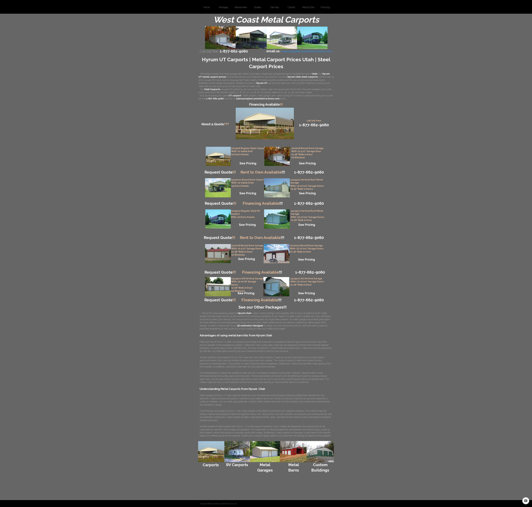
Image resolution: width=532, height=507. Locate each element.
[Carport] (218, 156)
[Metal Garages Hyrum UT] (220, 37)
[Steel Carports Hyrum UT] (282, 37)
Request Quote (220, 172)
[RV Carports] (237, 451)
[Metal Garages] (265, 451)
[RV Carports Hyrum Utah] (312, 38)
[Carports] (211, 451)
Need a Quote (215, 124)
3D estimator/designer (250, 325)
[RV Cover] (218, 187)
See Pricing (248, 163)
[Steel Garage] (277, 219)
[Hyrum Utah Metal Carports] (251, 37)
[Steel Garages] (218, 253)
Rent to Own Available (263, 172)
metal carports (249, 95)
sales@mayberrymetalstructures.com (258, 98)
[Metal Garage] (277, 156)
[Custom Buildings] (320, 451)
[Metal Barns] (293, 451)
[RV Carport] (218, 219)
